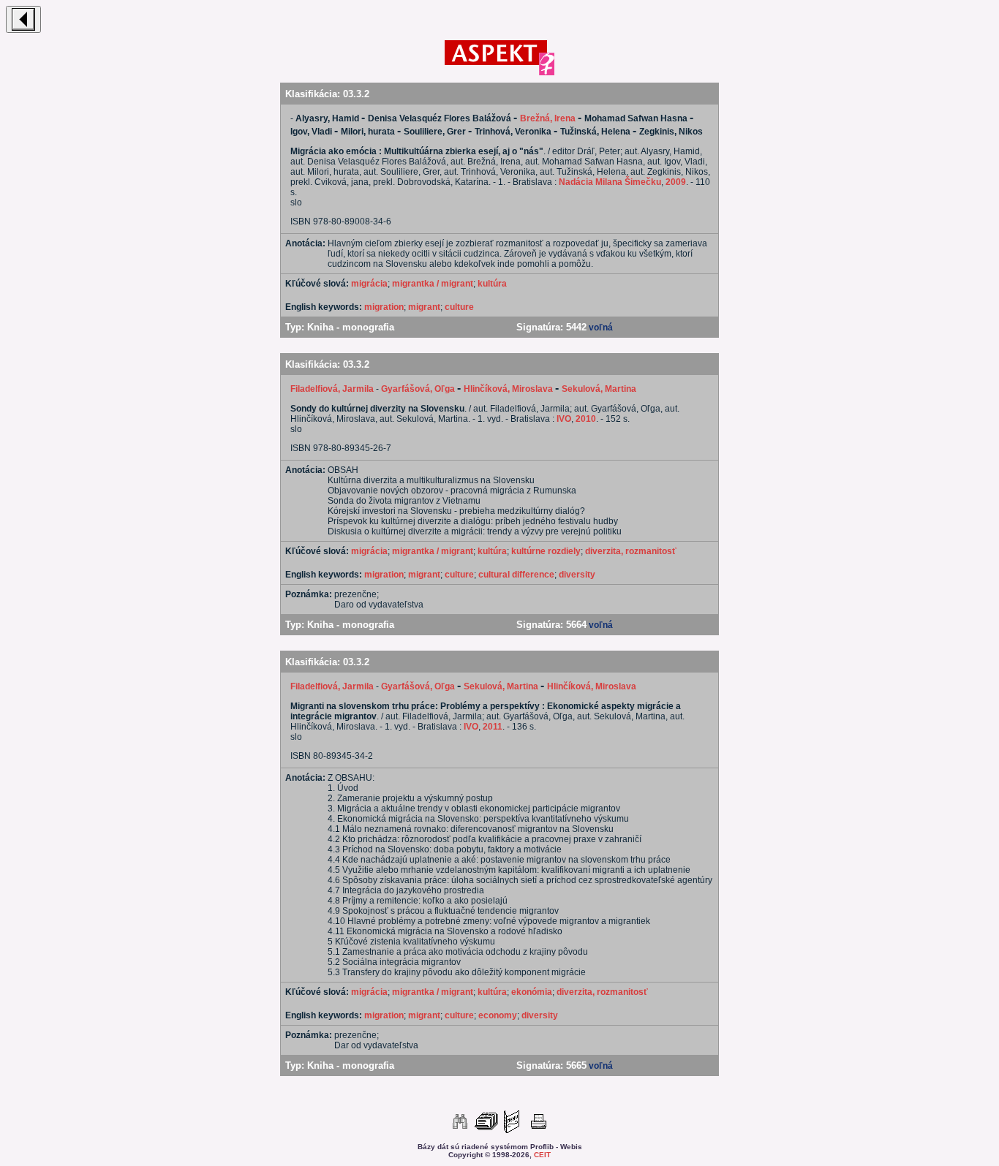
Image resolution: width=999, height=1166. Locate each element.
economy (497, 1015)
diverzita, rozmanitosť (630, 551)
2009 (676, 182)
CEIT (542, 1155)
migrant (424, 307)
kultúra (492, 284)
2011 (492, 727)
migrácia (369, 284)
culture (459, 307)
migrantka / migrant (432, 284)
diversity (577, 574)
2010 (586, 419)
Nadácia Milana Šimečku (610, 182)
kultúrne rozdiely (546, 551)
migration (384, 307)
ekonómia (531, 992)
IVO (564, 419)
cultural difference (516, 574)
